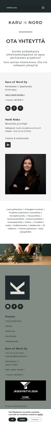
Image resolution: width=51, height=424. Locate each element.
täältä (40, 414)
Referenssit (10, 331)
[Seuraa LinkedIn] (8, 144)
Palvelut (8, 326)
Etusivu (10, 316)
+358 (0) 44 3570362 (22, 131)
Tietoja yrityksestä (13, 321)
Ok (12, 419)
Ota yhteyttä (10, 336)
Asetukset (35, 419)
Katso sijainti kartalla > (15, 95)
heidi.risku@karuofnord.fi (28, 128)
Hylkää (22, 419)
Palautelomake (11, 341)
